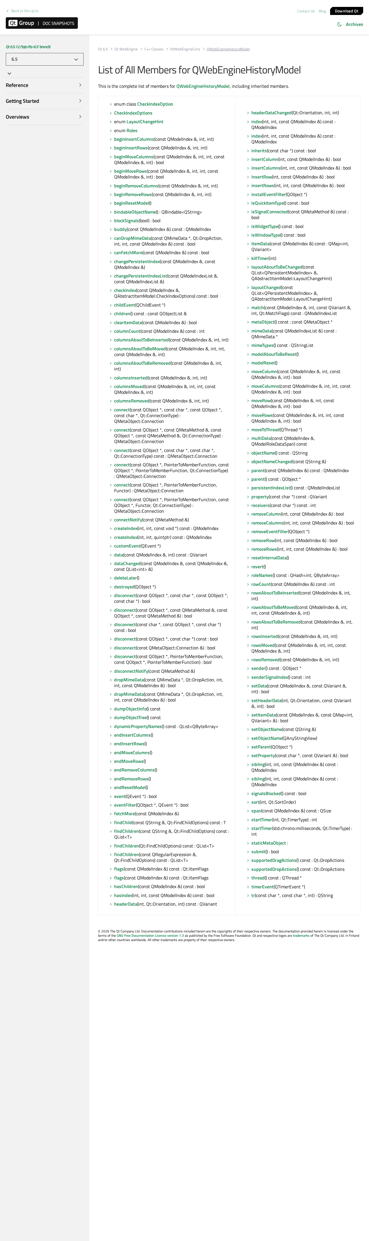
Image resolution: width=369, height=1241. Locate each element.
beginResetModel (131, 202)
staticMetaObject (268, 842)
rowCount (261, 584)
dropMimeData (129, 679)
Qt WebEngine (126, 49)
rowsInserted (264, 636)
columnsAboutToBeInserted (141, 339)
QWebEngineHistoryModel (202, 86)
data (118, 554)
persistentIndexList (270, 487)
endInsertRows (129, 743)
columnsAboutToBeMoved (140, 348)
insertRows (262, 185)
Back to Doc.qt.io (24, 11)
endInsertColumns (132, 734)
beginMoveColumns (133, 156)
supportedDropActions (274, 869)
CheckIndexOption (155, 103)
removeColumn (266, 513)
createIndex (125, 528)
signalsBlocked (266, 793)
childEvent (124, 304)
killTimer (259, 258)
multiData (261, 438)
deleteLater (125, 577)
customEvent (127, 545)
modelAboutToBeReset (273, 354)
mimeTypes (262, 345)
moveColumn (264, 371)
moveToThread (265, 429)
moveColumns (265, 386)
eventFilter (125, 804)
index (256, 121)
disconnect (125, 595)
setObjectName (266, 729)
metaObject (262, 321)
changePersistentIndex (137, 261)
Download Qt (346, 10)
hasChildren (126, 886)
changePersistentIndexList (140, 275)
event (119, 796)
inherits (259, 150)
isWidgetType (264, 226)
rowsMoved (263, 645)
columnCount (127, 331)
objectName (263, 452)
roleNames (262, 575)
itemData (260, 243)
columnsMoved (129, 386)
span (256, 810)
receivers (260, 505)
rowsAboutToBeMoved (273, 607)
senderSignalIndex (269, 677)
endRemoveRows (131, 778)
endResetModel (130, 787)
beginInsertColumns (134, 139)
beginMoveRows (130, 171)
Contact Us (306, 11)
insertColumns (265, 167)
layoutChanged (266, 287)
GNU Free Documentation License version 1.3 (150, 935)
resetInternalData (269, 557)
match (257, 307)
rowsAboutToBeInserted (275, 592)
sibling (258, 764)
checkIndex (125, 290)
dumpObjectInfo (130, 708)
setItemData (263, 714)
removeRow (263, 540)
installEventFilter (268, 194)
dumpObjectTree (130, 717)
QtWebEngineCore (185, 49)
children (122, 313)
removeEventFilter (269, 531)
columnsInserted (131, 377)
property (260, 496)
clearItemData (128, 322)
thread (258, 877)
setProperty (263, 755)
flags (119, 868)
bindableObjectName (135, 211)
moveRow (261, 400)
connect (122, 409)
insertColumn (264, 159)
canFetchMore (128, 252)
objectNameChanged (271, 461)
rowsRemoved (265, 659)
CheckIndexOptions (133, 112)
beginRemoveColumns (136, 185)
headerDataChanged (271, 112)
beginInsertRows (131, 147)
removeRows (264, 549)
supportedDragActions (273, 860)
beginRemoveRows (133, 194)
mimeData (261, 330)
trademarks (301, 935)
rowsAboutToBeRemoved (276, 621)
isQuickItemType (267, 202)
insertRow (261, 176)
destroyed (124, 586)
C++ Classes (153, 49)
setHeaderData (266, 700)
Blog (322, 11)
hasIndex (123, 895)
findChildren (126, 831)
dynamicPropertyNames (138, 726)
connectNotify (128, 519)
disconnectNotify (131, 671)
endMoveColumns (132, 752)
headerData (125, 903)
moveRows (262, 415)
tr (253, 895)
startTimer (261, 819)
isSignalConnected (269, 211)
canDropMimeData (132, 238)
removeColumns (267, 522)
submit (258, 851)
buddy (120, 229)
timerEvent (262, 886)
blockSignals (126, 220)
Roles (132, 130)
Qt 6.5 (103, 49)
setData (259, 685)
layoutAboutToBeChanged (276, 266)
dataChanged (127, 563)
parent (258, 470)
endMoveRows (129, 761)
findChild (123, 822)
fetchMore (124, 813)
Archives (354, 24)
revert (257, 566)
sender (258, 668)
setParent (261, 746)
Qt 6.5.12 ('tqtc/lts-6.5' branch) (28, 47)
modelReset (263, 362)
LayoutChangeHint (145, 121)
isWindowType (265, 234)
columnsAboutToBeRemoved (142, 363)
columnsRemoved (131, 400)
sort (255, 802)
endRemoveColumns (134, 769)
